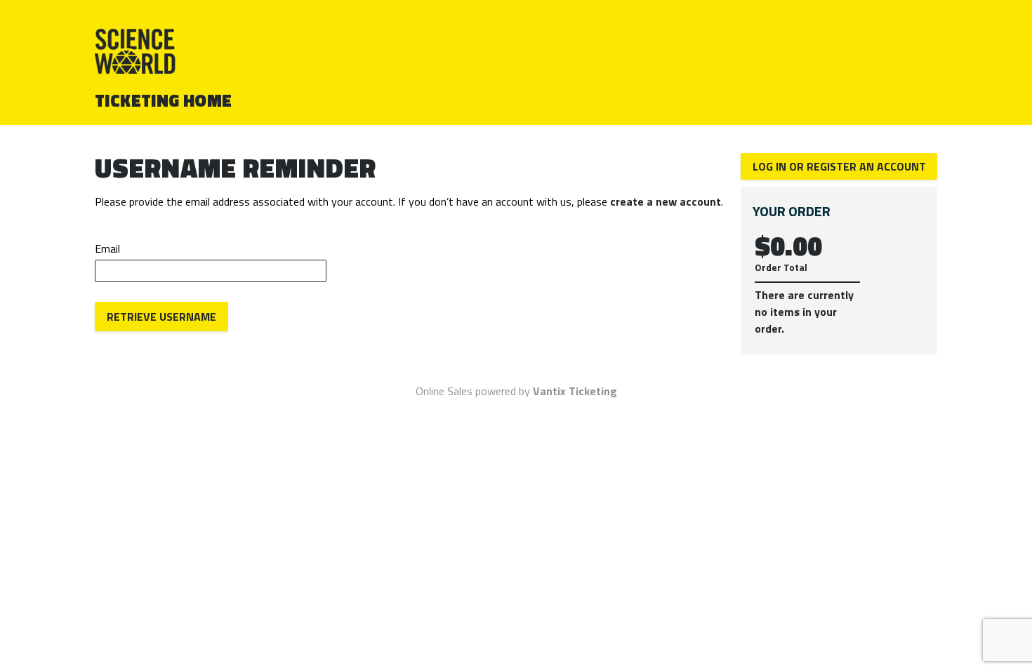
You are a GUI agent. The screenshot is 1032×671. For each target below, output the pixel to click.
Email (107, 248)
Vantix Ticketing (575, 391)
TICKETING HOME (163, 100)
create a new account (665, 201)
